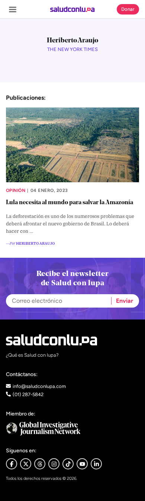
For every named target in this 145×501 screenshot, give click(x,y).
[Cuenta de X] (25, 463)
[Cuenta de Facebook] (72, 429)
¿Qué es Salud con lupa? (32, 355)
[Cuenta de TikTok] (68, 463)
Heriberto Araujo (35, 243)
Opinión (15, 190)
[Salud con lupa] (72, 9)
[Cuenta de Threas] (39, 463)
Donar (128, 9)
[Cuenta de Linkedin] (96, 463)
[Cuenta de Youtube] (82, 463)
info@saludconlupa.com (39, 386)
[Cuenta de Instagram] (53, 463)
